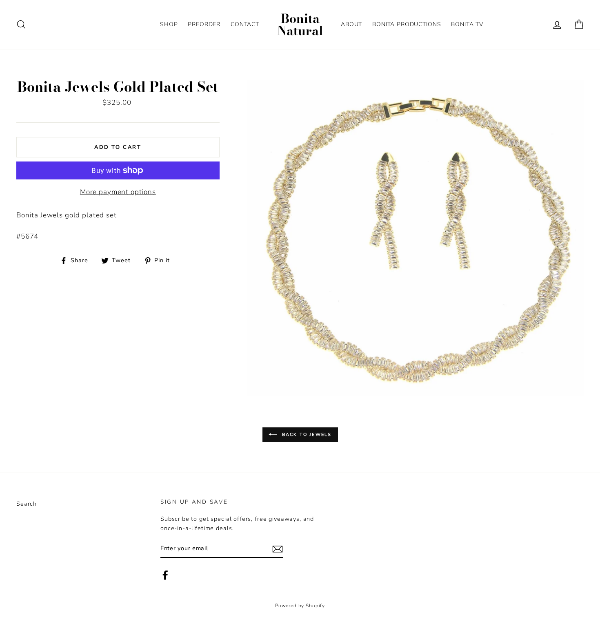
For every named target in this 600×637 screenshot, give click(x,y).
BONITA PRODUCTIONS (406, 24)
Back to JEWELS (306, 434)
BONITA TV (467, 24)
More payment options (118, 192)
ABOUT (351, 24)
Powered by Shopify (300, 605)
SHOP (169, 24)
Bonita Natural (300, 24)
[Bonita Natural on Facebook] (165, 575)
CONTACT (245, 24)
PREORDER (204, 24)
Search (26, 504)
